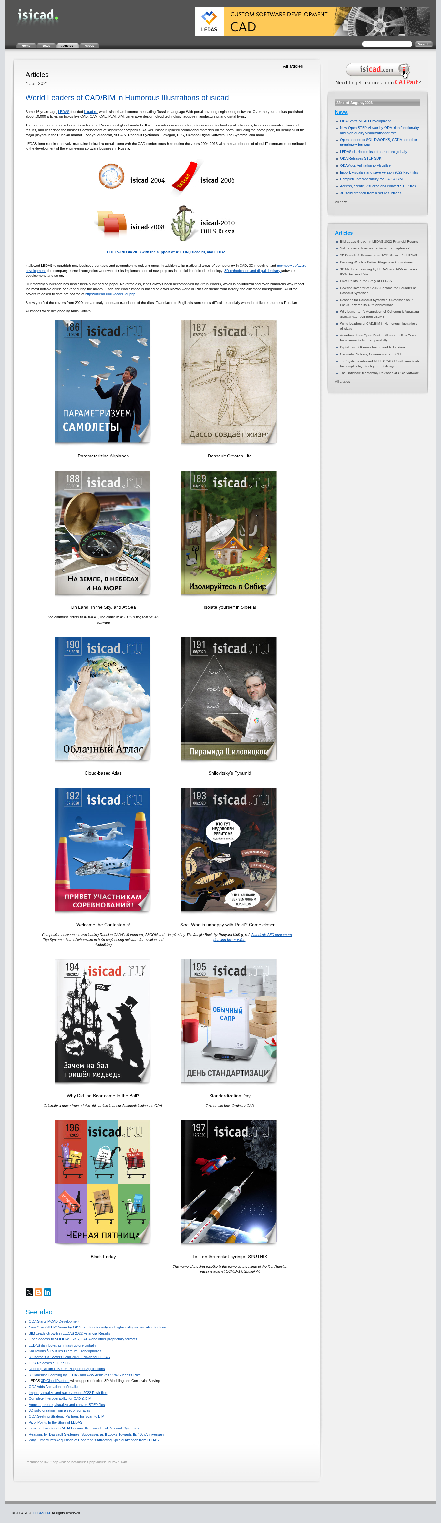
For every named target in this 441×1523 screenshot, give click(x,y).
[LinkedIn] (47, 1292)
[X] (29, 1292)
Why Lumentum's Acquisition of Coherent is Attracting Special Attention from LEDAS (94, 1440)
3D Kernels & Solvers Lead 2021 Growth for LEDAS (69, 1357)
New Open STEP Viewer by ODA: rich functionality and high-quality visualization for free (97, 1327)
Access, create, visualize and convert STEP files (67, 1405)
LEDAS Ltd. (42, 1513)
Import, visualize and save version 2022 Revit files (68, 1393)
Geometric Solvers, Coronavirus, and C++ (371, 354)
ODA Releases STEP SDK (49, 1363)
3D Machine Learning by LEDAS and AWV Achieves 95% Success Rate (85, 1375)
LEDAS (63, 112)
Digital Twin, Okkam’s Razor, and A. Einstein (372, 347)
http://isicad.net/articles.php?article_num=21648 (90, 1462)
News (341, 112)
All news (341, 202)
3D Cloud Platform (55, 1381)
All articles (293, 66)
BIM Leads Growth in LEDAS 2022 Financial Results (69, 1333)
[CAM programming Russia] (377, 86)
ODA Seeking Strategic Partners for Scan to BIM (66, 1416)
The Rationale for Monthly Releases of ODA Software (379, 373)
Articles (344, 232)
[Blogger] (38, 1292)
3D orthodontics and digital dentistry (252, 271)
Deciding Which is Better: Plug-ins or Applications (67, 1369)
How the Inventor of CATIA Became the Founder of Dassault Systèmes (84, 1428)
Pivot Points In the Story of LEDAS (55, 1422)
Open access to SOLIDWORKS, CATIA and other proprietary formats (83, 1339)
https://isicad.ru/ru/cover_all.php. (110, 294)
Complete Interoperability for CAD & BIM (60, 1398)
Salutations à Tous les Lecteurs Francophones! (66, 1351)
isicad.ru (90, 112)
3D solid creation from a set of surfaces (59, 1410)
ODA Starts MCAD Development (54, 1321)
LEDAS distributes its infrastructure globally (62, 1345)
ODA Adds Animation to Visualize (54, 1386)
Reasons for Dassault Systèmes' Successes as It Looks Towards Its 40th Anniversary (96, 1434)
